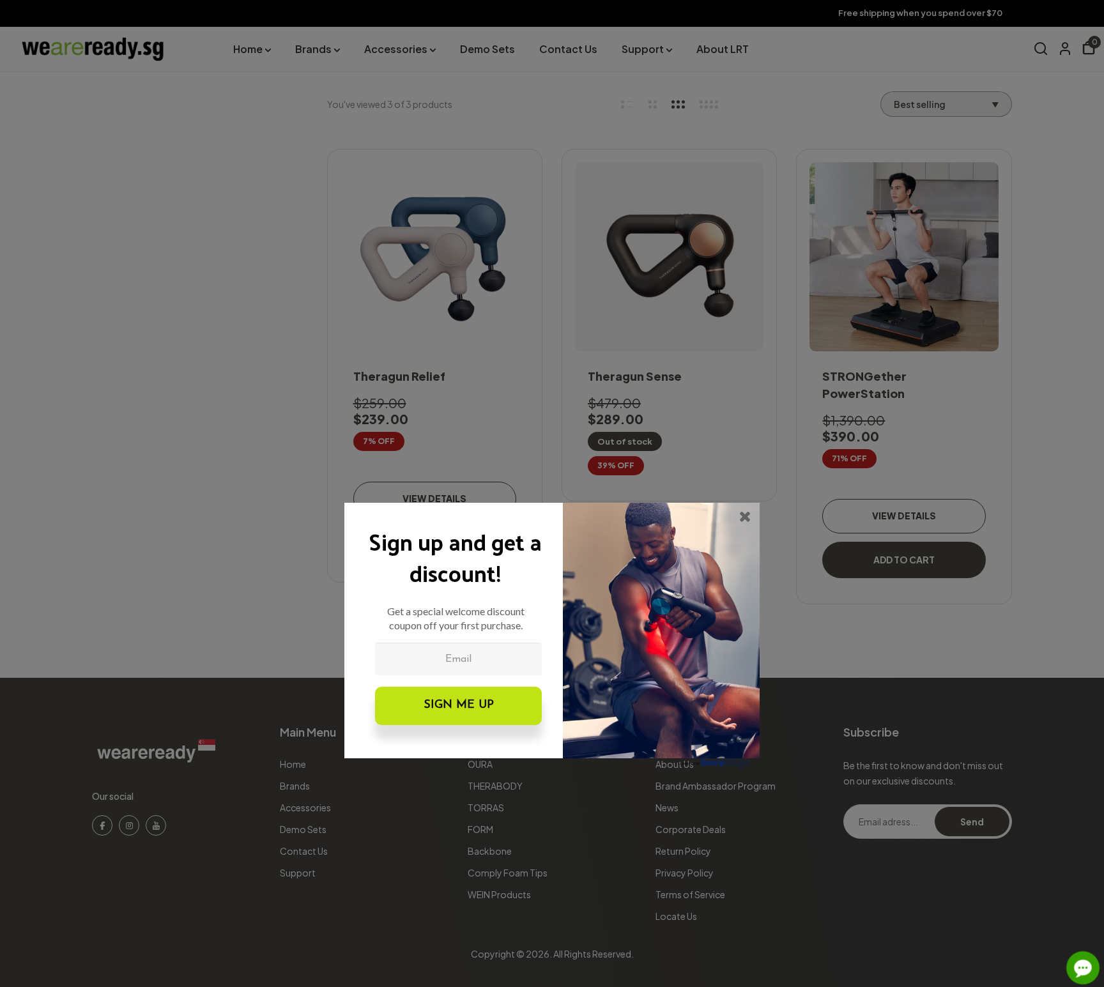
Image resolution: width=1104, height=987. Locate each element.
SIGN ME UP (459, 705)
